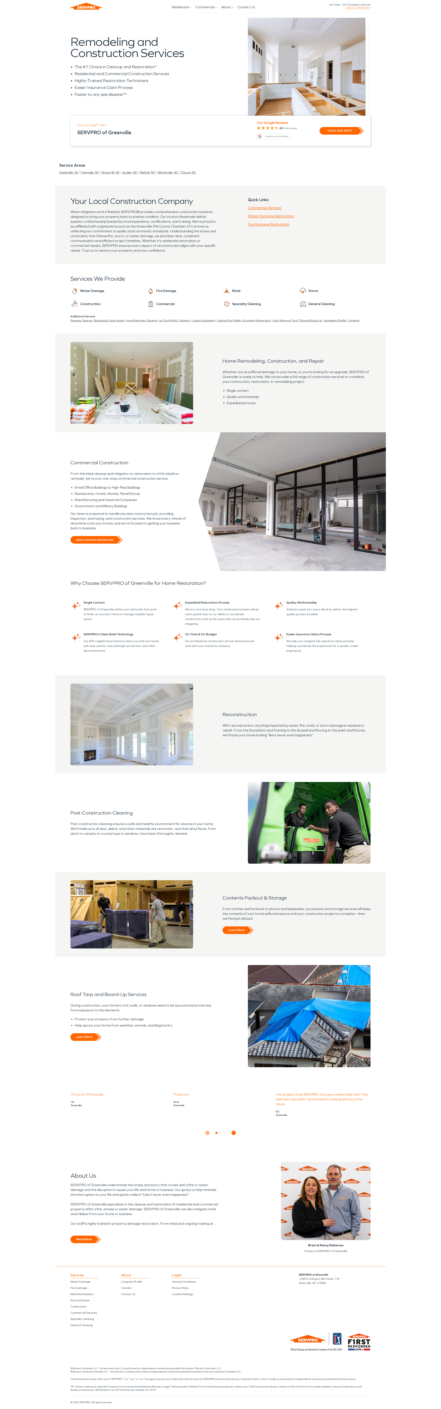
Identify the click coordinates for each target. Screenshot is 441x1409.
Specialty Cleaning (82, 1319)
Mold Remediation (82, 1294)
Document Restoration (256, 320)
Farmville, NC (90, 172)
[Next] (234, 1133)
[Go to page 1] (217, 1133)
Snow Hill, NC (111, 172)
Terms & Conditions (184, 1281)
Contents (353, 320)
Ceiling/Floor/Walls (229, 320)
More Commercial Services (95, 540)
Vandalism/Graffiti (335, 320)
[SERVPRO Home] (86, 6)
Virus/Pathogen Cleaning (142, 320)
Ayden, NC (129, 172)
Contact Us (246, 7)
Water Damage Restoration (271, 216)
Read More (84, 1239)
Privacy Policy (180, 1288)
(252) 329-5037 (358, 8)
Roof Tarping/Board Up (307, 320)
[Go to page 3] (225, 1133)
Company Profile (131, 1281)
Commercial (205, 7)
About (226, 7)
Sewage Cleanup (81, 320)
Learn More (236, 930)
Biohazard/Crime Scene (109, 320)
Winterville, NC (168, 172)
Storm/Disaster (80, 1300)
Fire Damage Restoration (268, 224)
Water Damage (80, 1281)
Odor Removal (281, 320)
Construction (78, 1306)
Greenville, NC (69, 172)
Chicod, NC (188, 172)
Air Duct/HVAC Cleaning (174, 320)
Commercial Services (264, 207)
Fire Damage (78, 1288)
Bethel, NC (147, 172)
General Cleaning (81, 1325)
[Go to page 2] (221, 1133)
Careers (126, 1288)
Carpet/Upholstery (203, 320)
